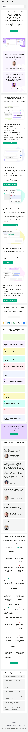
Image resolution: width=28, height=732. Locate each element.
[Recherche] (25, 6)
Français (14, 722)
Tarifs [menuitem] (8, 1)
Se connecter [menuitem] (25, 2)
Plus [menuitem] (20, 1)
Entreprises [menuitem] (14, 1)
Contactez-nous (7, 725)
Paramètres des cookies (19, 725)
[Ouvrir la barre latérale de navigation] (3, 2)
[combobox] (13, 6)
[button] (13, 676)
